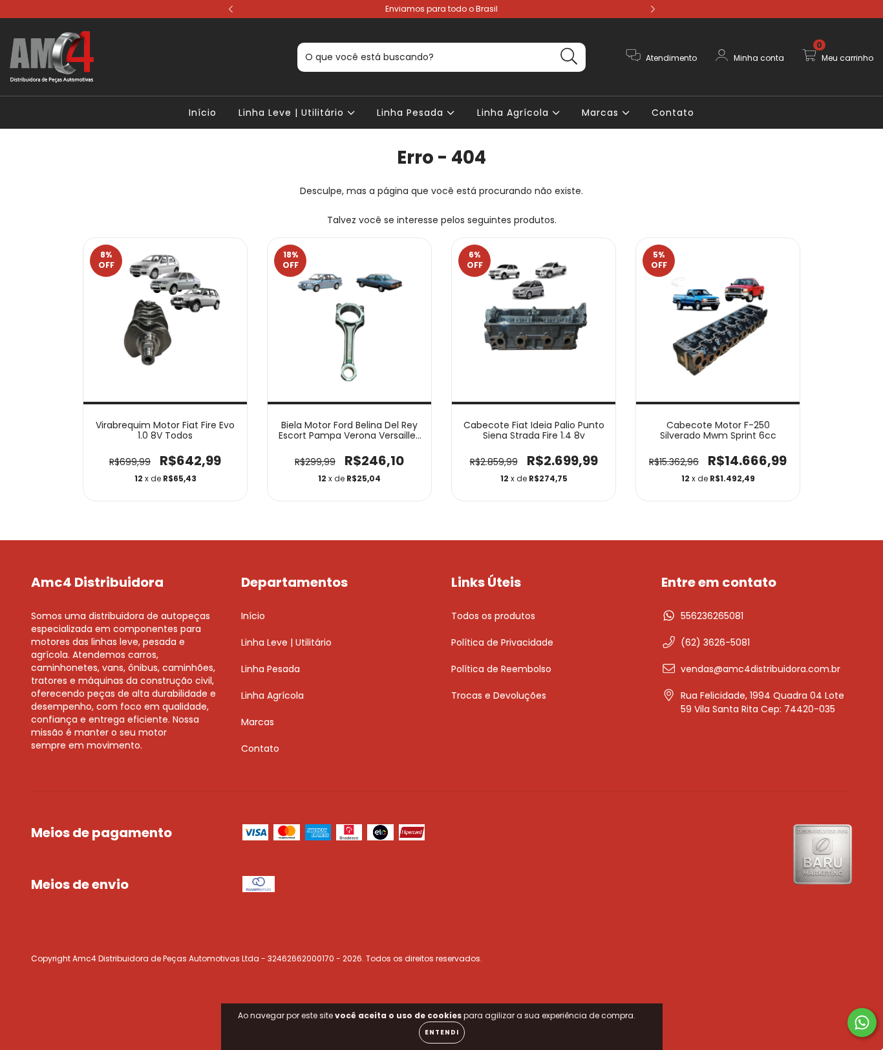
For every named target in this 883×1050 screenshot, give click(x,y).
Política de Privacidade (502, 642)
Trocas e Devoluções (498, 695)
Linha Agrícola (514, 112)
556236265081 (712, 615)
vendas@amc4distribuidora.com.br (760, 668)
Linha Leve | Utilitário (293, 112)
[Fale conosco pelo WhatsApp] (862, 1022)
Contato (673, 112)
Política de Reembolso (501, 668)
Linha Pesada (412, 112)
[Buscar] (569, 56)
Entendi (442, 1032)
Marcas (602, 112)
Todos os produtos (493, 615)
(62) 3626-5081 (715, 642)
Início (203, 112)
